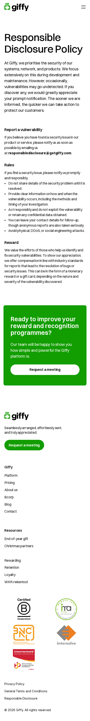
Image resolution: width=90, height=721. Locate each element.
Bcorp (9, 497)
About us (11, 490)
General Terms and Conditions (25, 691)
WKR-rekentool (16, 582)
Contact (10, 511)
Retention (11, 567)
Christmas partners (18, 546)
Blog (7, 504)
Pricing (9, 482)
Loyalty (10, 574)
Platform (10, 475)
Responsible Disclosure (20, 698)
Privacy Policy (14, 684)
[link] (45, 369)
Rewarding (12, 560)
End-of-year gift (16, 538)
